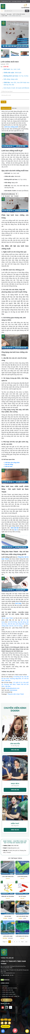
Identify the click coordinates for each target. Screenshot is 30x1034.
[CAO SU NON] (8, 907)
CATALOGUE (5, 986)
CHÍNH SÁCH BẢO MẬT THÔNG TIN (10, 996)
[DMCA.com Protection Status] (5, 979)
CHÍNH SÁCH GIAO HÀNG (8, 992)
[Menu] (2, 11)
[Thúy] (5, 1023)
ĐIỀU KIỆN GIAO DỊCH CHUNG (9, 988)
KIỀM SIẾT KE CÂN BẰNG (7, 896)
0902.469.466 (15, 750)
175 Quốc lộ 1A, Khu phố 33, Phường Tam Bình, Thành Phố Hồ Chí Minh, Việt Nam (15, 684)
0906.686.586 (15, 790)
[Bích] (2, 1023)
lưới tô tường (18, 626)
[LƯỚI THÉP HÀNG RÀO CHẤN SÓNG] (8, 868)
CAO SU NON (7, 916)
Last (26, 941)
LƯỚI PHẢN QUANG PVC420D (22, 876)
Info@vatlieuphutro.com (12, 688)
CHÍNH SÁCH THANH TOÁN (8, 994)
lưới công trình (20, 624)
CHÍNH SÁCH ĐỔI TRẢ (7, 990)
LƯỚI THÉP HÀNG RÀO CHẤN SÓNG (7, 876)
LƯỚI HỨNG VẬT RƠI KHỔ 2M (22, 936)
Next (22, 941)
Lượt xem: (3, 64)
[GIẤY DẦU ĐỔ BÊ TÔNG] (22, 907)
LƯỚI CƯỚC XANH (7, 936)
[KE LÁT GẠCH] (22, 887)
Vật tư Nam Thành (7, 618)
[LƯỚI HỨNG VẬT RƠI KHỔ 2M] (22, 927)
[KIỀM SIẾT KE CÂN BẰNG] (8, 887)
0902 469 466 (14, 845)
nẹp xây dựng (22, 622)
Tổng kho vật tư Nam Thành (15, 694)
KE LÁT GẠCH (22, 896)
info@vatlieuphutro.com (13, 848)
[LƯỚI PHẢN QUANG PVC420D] (22, 868)
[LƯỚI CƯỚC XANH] (8, 927)
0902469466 (26, 7)
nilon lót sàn (11, 624)
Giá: (2, 66)
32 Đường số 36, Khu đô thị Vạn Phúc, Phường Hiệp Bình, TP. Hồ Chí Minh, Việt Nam (15, 678)
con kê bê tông (12, 622)
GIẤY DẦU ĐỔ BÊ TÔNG (22, 916)
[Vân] (9, 1023)
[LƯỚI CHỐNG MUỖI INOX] (5, 53)
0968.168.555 (15, 830)
